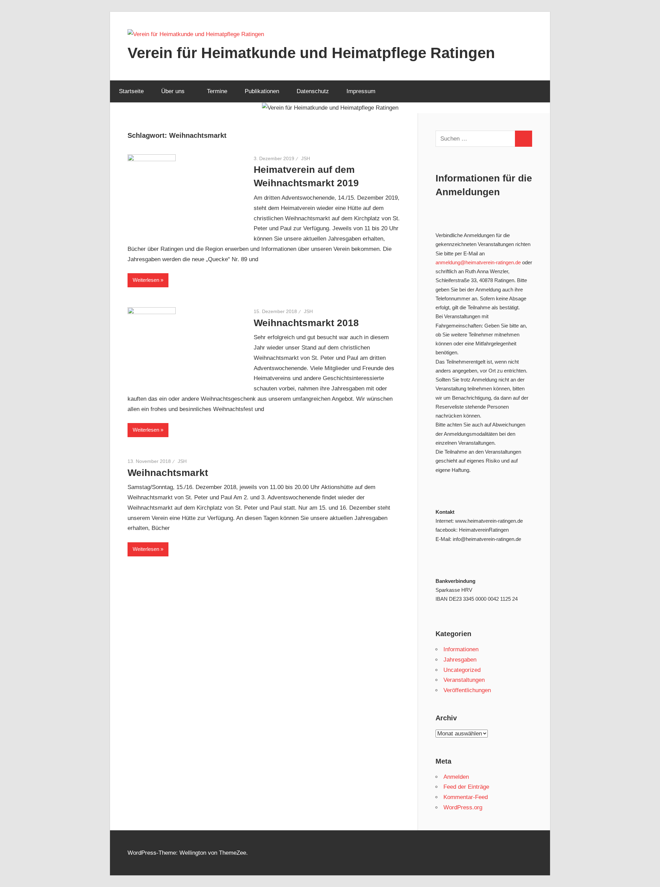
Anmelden (456, 777)
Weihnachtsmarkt (168, 472)
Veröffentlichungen (467, 690)
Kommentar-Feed (465, 797)
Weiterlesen (146, 280)
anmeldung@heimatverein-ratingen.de (478, 262)
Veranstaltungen (464, 680)
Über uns (173, 91)
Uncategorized (462, 670)
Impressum (360, 91)
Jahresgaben (459, 659)
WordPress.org (462, 807)
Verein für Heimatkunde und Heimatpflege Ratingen (311, 52)
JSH (305, 158)
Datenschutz (313, 91)
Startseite (131, 91)
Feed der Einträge (466, 787)
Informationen (460, 649)
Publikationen (262, 91)
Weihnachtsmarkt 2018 (306, 323)
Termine (217, 91)
